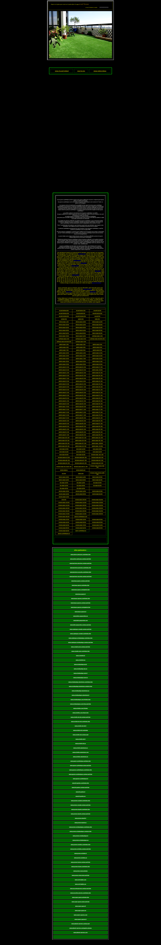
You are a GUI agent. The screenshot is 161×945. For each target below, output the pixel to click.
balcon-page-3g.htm (97, 479)
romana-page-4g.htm (64, 522)
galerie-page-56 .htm (81, 395)
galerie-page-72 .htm (97, 409)
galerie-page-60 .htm (97, 398)
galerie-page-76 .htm (64, 415)
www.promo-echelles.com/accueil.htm (80, 849)
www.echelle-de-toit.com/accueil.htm (80, 717)
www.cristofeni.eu (80, 660)
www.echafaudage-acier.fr (80, 673)
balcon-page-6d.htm (81, 333)
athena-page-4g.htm (97, 327)
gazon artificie (77, 260)
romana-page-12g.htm (63, 505)
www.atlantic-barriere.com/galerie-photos (80, 928)
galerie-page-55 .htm (64, 395)
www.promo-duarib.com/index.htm (80, 809)
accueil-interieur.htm (64, 313)
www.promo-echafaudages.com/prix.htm (80, 831)
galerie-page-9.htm (97, 350)
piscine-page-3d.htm (81, 494)
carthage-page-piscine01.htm (97, 338)
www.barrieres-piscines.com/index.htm (80, 567)
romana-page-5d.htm (80, 522)
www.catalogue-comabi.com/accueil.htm (80, 629)
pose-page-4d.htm (63, 454)
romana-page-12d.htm (97, 502)
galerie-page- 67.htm (64, 406)
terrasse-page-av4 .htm (81, 463)
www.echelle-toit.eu (80, 743)
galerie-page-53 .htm (81, 392)
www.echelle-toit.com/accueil (80, 734)
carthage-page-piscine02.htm (64, 341)
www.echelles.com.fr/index (80, 708)
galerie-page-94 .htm (64, 432)
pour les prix (81, 71)
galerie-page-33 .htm (97, 372)
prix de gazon (75, 265)
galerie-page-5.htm (81, 347)
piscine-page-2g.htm (64, 494)
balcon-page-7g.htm (81, 336)
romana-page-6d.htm (97, 522)
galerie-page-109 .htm (63, 446)
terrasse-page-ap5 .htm (97, 457)
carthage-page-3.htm (81, 338)
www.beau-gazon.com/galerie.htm (80, 589)
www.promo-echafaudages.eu (80, 840)
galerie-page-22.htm (64, 364)
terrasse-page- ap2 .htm (97, 454)
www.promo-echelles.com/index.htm (80, 844)
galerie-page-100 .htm (63, 437)
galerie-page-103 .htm (63, 440)
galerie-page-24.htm (97, 364)
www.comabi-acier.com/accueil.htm (80, 646)
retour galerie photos (100, 71)
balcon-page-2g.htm (64, 479)
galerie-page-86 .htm (81, 423)
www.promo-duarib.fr (80, 818)
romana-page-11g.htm (80, 502)
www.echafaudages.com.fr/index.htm (80, 699)
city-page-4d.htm (64, 488)
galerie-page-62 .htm (81, 401)
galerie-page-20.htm (81, 361)
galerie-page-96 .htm (97, 432)
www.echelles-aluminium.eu (80, 756)
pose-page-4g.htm (80, 454)
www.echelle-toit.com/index (80, 730)
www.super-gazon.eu (80, 910)
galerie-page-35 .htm (81, 375)
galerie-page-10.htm (64, 353)
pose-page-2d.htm (97, 449)
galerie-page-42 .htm (97, 381)
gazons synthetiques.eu (64, 533)
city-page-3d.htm (81, 485)
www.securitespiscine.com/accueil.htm (80, 888)
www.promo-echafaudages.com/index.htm (80, 827)
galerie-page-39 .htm (97, 378)
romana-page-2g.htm (80, 519)
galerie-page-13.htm (64, 355)
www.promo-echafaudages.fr (80, 835)
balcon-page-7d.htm (64, 336)
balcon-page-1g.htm (81, 477)
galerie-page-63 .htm (97, 401)
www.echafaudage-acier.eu (80, 677)
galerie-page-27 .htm (97, 367)
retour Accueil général (62, 71)
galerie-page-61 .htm (64, 401)
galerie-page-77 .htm (81, 415)
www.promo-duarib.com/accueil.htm (80, 813)
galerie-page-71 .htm (81, 409)
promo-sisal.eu (64, 470)
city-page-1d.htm (64, 482)
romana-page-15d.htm (97, 508)
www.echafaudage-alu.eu (80, 668)
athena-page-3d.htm (97, 324)
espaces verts (81, 254)
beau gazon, (93, 291)
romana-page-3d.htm (97, 519)
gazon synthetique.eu (80, 530)
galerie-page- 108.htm (97, 443)
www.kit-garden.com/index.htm (80, 783)
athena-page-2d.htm (64, 324)
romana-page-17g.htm (80, 513)
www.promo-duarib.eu (80, 822)
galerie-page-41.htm (81, 381)
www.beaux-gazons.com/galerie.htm (80, 607)
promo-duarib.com (80, 470)
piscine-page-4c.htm (64, 496)
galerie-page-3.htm (97, 344)
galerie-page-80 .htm (81, 418)
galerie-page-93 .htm (97, 429)
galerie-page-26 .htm (81, 367)
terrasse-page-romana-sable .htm (97, 473)
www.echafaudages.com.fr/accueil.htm (80, 704)
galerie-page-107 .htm (80, 443)
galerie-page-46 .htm (64, 386)
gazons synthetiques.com (80, 516)
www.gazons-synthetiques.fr (80, 778)
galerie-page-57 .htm (97, 395)
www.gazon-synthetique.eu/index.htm (80, 761)
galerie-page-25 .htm (64, 367)
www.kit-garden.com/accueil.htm (80, 787)
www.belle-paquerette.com (80, 620)
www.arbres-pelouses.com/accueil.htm (80, 559)
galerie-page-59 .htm (81, 398)
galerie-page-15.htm (97, 355)
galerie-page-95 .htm (81, 432)
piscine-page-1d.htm (64, 491)
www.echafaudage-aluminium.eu (80, 690)
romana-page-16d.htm (80, 511)
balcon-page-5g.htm (64, 333)
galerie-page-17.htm (81, 358)
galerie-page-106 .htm (63, 443)
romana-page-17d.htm (63, 513)
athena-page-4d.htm (81, 327)
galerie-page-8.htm (81, 350)
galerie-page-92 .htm (81, 429)
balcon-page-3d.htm (81, 479)
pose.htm (64, 499)
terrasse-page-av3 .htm (64, 463)
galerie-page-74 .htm (81, 412)
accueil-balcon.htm (80, 310)
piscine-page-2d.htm (97, 491)
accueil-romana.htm (64, 316)
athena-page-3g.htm (64, 327)
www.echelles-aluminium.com (81, 752)
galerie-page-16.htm (64, 358)
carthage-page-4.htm (81, 341)
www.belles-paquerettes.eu (80, 616)
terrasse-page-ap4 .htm (81, 457)
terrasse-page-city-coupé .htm (63, 466)
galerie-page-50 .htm (81, 389)
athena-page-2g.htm (81, 324)
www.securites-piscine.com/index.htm (80, 893)
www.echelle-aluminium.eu (80, 748)
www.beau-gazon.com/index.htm (80, 585)
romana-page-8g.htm (80, 528)
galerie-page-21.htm (97, 361)
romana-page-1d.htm (64, 519)
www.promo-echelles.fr (80, 853)
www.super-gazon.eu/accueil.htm (80, 901)
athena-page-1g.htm (97, 321)
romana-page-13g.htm (97, 505)
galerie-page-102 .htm (97, 437)
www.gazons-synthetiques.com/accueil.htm (80, 774)
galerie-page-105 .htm (97, 440)
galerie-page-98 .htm (81, 434)
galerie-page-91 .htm (64, 429)
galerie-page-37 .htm (64, 378)
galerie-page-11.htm (81, 353)
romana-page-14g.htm (80, 508)
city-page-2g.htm (64, 485)
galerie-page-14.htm (81, 355)
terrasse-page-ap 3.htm (64, 457)
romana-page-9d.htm (97, 528)
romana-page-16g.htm (97, 511)
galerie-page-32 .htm (81, 372)
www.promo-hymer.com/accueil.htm (80, 862)
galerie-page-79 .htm (64, 418)
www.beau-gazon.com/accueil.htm (80, 581)
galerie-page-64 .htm (64, 403)
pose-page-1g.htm (80, 449)
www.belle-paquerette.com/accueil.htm (80, 625)
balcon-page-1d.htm (64, 477)
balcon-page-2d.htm (97, 477)
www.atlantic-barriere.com (80, 932)
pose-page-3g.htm (97, 451)
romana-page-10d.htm (80, 499)
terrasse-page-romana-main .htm (97, 466)
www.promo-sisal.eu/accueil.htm (80, 875)
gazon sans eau (87, 289)
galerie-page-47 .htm (81, 386)
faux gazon (83, 263)
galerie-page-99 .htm (97, 434)
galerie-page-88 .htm (64, 426)
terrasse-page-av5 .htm (97, 463)
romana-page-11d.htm (63, 502)
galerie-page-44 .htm (81, 384)
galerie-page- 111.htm (97, 446)
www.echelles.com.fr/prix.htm (80, 712)
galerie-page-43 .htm (64, 384)
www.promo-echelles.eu (80, 857)
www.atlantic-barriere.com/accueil (80, 923)
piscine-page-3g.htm (97, 494)
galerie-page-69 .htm (97, 406)
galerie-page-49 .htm (64, 389)
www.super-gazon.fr (80, 906)
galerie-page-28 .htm (64, 369)
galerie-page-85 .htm (64, 423)
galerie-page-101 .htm (80, 437)
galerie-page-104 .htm (80, 440)
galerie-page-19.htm (64, 361)
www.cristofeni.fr (80, 655)
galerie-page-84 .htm (97, 420)
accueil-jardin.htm (80, 313)
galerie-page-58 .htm (64, 398)
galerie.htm (81, 319)
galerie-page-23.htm (81, 364)
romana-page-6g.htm (64, 525)
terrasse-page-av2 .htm (97, 460)
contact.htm (64, 319)
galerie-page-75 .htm (97, 412)
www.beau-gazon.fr (80, 594)
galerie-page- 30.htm (97, 369)
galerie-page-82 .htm (64, 420)
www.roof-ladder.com (80, 879)
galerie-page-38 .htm (81, 378)
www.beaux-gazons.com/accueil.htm (80, 603)
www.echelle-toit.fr (81, 739)
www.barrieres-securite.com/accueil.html (81, 576)
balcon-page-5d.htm (97, 330)
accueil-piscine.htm (97, 313)
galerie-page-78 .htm (97, 415)
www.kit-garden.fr (80, 792)
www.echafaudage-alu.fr (80, 664)
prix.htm (64, 473)
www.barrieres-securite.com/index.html (80, 572)
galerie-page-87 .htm (97, 423)
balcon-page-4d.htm (64, 330)
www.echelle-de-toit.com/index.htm (80, 721)
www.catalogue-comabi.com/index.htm (80, 633)
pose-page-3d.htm (80, 451)
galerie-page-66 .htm (97, 403)
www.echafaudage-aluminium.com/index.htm (80, 682)
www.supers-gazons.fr (81, 919)
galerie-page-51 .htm (97, 389)
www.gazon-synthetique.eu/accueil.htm (80, 765)
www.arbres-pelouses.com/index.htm (80, 554)
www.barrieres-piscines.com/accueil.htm (80, 563)
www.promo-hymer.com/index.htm (80, 866)
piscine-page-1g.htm (81, 491)
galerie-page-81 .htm (97, 418)
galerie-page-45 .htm (97, 384)
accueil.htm (97, 316)
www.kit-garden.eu (81, 796)
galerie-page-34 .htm (64, 375)
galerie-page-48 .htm (97, 386)
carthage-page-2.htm (64, 338)
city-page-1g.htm (81, 482)
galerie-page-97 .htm (64, 434)
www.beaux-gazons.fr (80, 611)
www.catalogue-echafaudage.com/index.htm (80, 638)
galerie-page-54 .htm (97, 392)
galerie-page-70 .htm (64, 409)
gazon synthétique (96, 283)
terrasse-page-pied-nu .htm (81, 466)
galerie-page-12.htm (97, 353)
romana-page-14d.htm (63, 508)
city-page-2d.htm (97, 482)
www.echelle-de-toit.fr (80, 726)
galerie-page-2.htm (81, 344)
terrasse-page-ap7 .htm (81, 460)
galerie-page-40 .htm (64, 381)
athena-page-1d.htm (81, 321)
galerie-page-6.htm (97, 347)
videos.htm (81, 473)
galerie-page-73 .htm (64, 412)
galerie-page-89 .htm (81, 426)
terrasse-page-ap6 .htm (64, 460)
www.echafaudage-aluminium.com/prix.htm (80, 686)
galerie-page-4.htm (64, 347)
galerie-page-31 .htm (64, 372)
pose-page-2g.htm (63, 451)
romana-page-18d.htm (97, 513)
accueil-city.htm (97, 310)
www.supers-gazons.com (80, 915)
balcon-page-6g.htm (97, 333)
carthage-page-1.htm (97, 336)
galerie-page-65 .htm (81, 403)
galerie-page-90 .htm (97, 426)
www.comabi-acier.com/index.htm (80, 651)
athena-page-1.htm (64, 321)
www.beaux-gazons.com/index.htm (80, 598)
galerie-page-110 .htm (80, 446)
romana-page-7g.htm (97, 525)
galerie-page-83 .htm (81, 420)
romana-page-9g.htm (64, 530)
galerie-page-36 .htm (97, 375)
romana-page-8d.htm (64, 528)
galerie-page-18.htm (97, 358)
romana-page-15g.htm (63, 511)
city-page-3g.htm (97, 485)
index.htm (97, 319)
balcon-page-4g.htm (81, 330)
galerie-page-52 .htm (64, 392)
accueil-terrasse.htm (81, 316)
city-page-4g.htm (81, 488)
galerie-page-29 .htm (81, 369)
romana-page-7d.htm (80, 525)
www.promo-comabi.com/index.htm (80, 800)
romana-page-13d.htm (80, 505)
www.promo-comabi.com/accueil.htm (80, 805)
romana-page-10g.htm (97, 499)
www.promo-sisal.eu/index (80, 871)
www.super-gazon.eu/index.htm (80, 897)
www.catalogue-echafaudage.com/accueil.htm (80, 642)
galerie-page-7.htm (64, 350)
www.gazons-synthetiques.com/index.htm (80, 770)
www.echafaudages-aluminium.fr (80, 695)
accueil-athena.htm (64, 310)
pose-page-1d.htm (63, 449)
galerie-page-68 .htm (81, 406)
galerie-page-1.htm (64, 344)
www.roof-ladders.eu (80, 884)
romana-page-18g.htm (63, 516)
